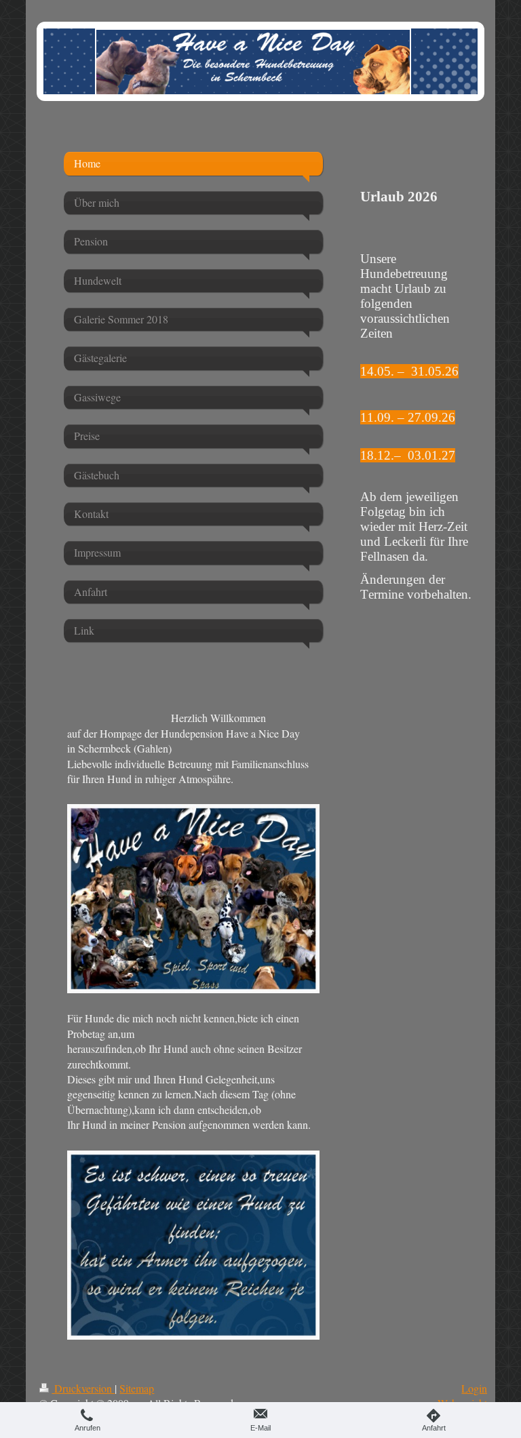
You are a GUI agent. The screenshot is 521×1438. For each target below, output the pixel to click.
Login (474, 1388)
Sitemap (136, 1388)
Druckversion (83, 1388)
